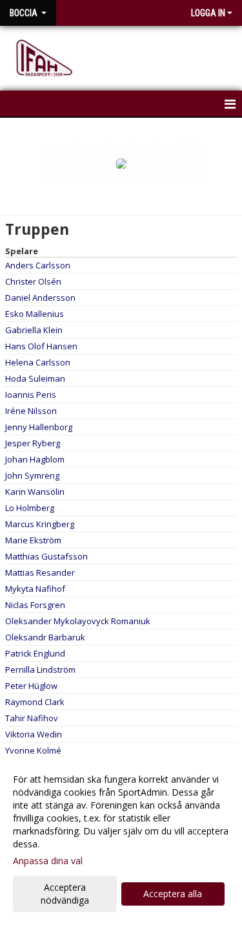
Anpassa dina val (48, 861)
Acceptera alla (172, 893)
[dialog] (121, 839)
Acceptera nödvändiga (65, 893)
